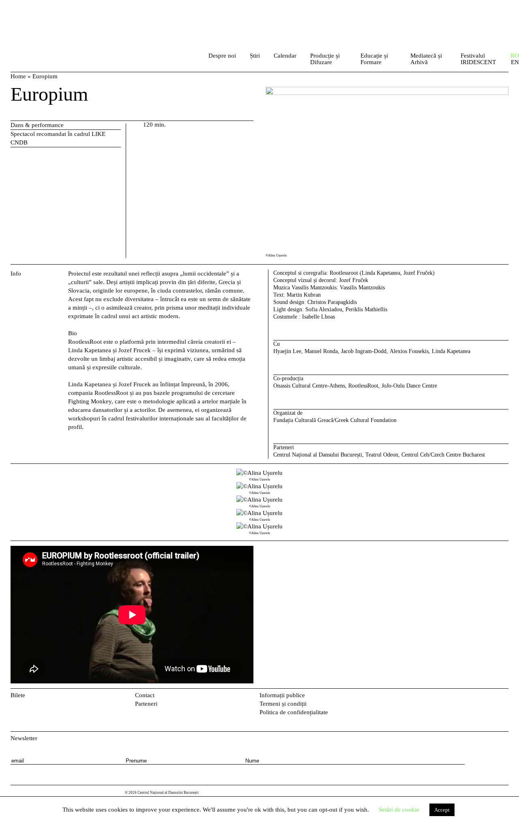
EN (515, 62)
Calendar (285, 55)
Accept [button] (442, 810)
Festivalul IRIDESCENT (478, 58)
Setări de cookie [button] (399, 809)
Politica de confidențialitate (294, 712)
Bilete (18, 695)
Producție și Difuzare (325, 58)
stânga (38, 502)
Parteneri (146, 703)
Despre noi (222, 55)
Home (18, 76)
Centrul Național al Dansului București (46, 16)
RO (514, 55)
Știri (255, 55)
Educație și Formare (374, 58)
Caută (191, 58)
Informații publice (282, 695)
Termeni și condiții (283, 703)
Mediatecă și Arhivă (426, 58)
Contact (144, 695)
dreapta (499, 473)
